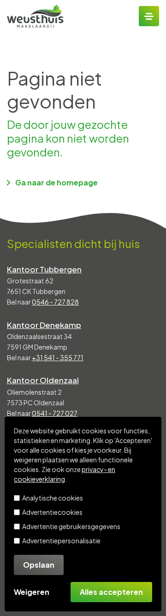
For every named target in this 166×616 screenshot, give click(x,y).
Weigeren (31, 592)
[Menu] (149, 16)
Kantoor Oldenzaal (43, 380)
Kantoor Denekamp (44, 325)
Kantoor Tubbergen (44, 269)
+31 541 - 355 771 (57, 357)
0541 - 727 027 (54, 413)
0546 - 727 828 (55, 302)
